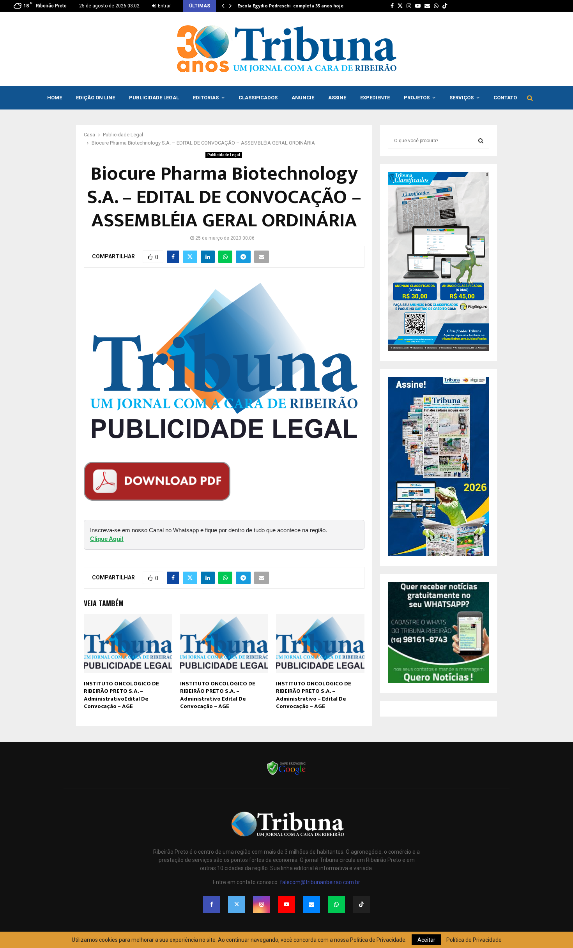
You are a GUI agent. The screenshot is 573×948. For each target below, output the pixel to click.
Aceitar (426, 940)
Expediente (375, 98)
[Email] (311, 904)
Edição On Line (95, 98)
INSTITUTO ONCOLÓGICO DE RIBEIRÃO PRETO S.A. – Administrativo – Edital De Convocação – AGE (313, 695)
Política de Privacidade (474, 940)
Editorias (206, 98)
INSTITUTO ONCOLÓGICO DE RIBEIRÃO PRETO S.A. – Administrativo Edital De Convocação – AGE (217, 695)
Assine (337, 98)
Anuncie (303, 98)
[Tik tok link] (444, 6)
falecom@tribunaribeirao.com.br (320, 882)
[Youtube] (286, 904)
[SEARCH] (480, 140)
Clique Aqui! (107, 538)
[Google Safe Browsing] (286, 774)
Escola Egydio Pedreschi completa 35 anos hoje (290, 6)
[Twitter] (236, 904)
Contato (505, 98)
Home (54, 98)
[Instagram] (261, 904)
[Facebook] (211, 904)
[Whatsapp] (336, 904)
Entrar (164, 6)
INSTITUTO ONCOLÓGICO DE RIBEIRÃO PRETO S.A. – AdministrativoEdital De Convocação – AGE (121, 695)
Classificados (258, 98)
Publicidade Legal (154, 98)
